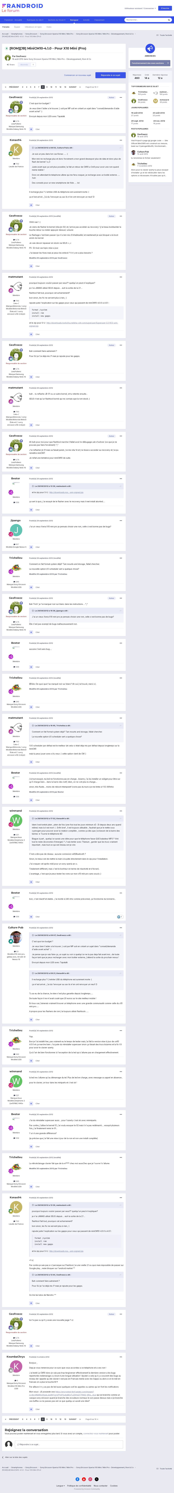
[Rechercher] (169, 20)
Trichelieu (15, 557)
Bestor (15, 478)
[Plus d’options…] (121, 97)
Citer (38, 129)
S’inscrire (165, 8)
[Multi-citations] (31, 129)
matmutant (15, 276)
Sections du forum (56, 20)
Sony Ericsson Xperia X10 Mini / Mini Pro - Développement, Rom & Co (60, 59)
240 (17, 582)
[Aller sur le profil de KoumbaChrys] (16, 1366)
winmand (16, 810)
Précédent (14, 87)
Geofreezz (21, 56)
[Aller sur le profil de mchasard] (155, 101)
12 (60, 87)
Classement (99, 20)
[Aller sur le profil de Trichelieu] (16, 567)
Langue (60, 1486)
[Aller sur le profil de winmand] (16, 820)
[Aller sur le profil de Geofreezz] (8, 58)
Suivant (73, 87)
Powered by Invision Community (87, 1489)
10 (51, 87)
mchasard (164, 100)
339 (17, 502)
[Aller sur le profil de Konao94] (16, 150)
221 (17, 835)
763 (17, 301)
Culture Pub (15, 927)
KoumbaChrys (16, 1356)
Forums (5, 27)
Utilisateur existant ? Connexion (140, 8)
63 (17, 951)
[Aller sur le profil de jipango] (16, 530)
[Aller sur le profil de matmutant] (16, 286)
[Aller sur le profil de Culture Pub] (16, 937)
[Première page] (5, 87)
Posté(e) (41, 97)
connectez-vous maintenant (95, 1433)
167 (17, 544)
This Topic (158, 20)
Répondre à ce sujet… (29, 1444)
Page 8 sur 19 (91, 87)
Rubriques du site (34, 20)
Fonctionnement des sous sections (148, 63)
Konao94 (15, 140)
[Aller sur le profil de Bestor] (16, 488)
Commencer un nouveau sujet (77, 75)
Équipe (17, 27)
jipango (16, 520)
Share (11, 64)
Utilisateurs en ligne (33, 27)
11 (56, 87)
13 (65, 87)
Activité (86, 20)
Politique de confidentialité (79, 1486)
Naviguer (74, 20)
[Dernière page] (80, 87)
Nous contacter (101, 1486)
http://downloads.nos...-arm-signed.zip (66, 492)
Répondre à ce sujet (110, 75)
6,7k (17, 121)
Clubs (48, 27)
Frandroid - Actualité (13, 20)
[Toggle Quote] (33, 148)
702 (17, 164)
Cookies (114, 1486)
